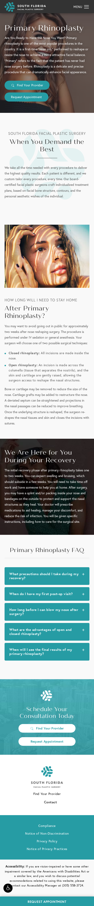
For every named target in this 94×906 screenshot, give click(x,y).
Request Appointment (26, 97)
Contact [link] (50, 802)
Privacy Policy (47, 841)
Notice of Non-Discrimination (47, 833)
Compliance (47, 826)
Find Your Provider (30, 85)
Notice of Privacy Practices (47, 849)
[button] (8, 888)
